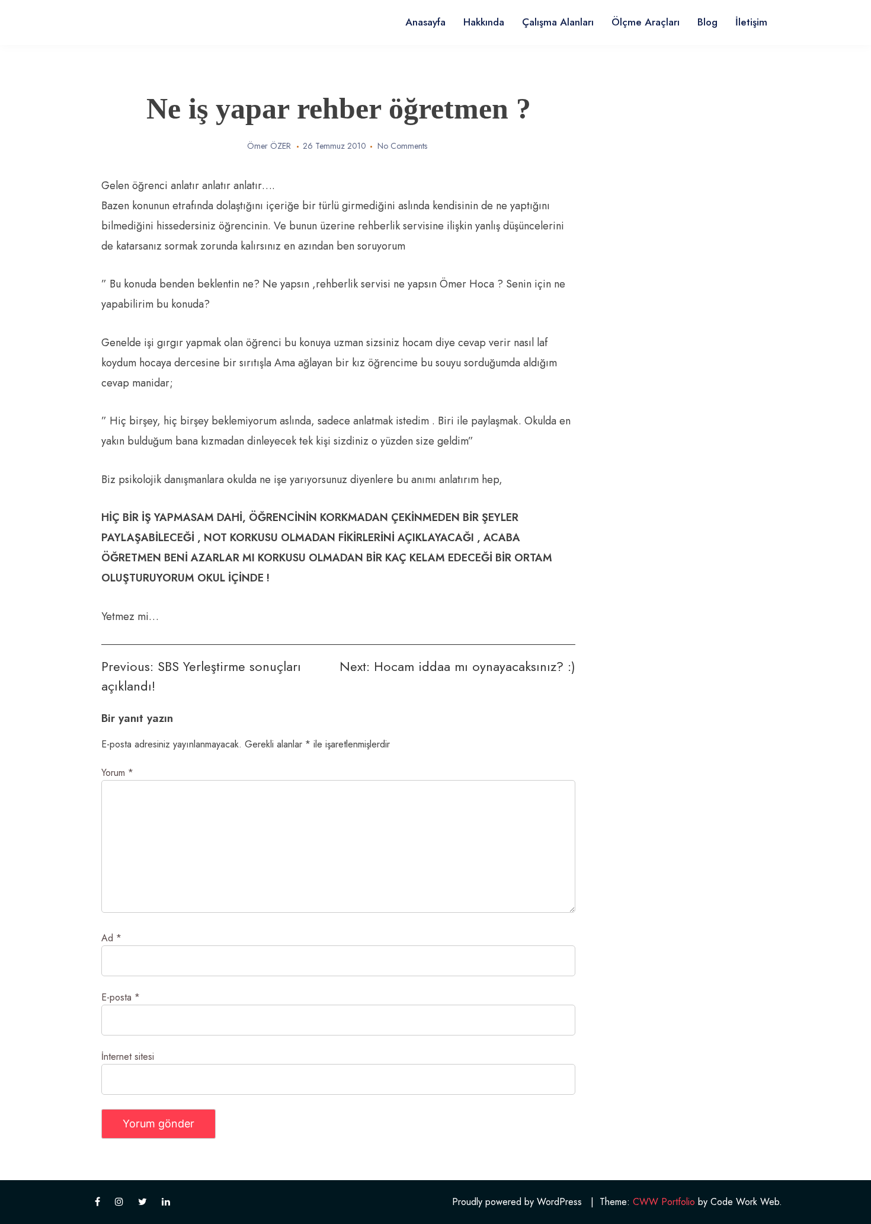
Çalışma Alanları (558, 22)
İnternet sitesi (127, 1056)
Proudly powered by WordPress (517, 1202)
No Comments (402, 146)
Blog (707, 22)
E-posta (120, 997)
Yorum (117, 772)
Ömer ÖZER (269, 146)
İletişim (751, 22)
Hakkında (483, 22)
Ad (111, 938)
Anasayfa (425, 22)
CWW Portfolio (664, 1202)
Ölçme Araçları (645, 22)
